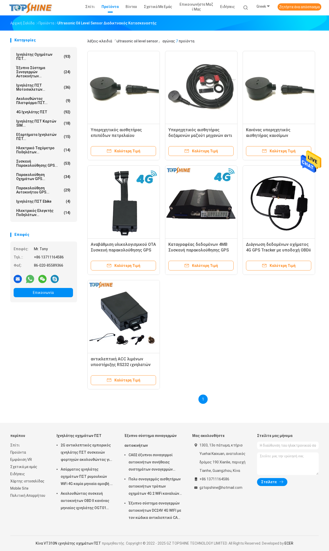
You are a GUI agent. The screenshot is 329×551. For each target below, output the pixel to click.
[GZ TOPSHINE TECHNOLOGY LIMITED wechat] (42, 279)
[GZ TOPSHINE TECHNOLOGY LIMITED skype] (55, 279)
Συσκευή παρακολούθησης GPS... (43, 163)
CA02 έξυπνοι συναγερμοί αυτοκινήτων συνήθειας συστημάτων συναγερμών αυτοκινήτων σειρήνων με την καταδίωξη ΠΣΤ (154, 463)
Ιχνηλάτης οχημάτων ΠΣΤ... (43, 56)
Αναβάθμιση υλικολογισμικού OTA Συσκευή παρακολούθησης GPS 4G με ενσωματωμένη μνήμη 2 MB (123, 250)
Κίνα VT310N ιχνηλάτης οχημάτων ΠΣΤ (68, 543)
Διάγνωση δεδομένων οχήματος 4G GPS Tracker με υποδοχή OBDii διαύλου (278, 250)
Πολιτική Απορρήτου (27, 495)
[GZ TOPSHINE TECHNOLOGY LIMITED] (30, 8)
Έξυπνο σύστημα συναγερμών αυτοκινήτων (150, 440)
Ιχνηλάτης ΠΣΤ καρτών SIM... (43, 123)
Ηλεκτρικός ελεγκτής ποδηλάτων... (43, 213)
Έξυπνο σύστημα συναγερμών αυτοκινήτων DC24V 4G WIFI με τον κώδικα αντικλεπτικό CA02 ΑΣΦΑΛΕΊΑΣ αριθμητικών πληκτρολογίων (155, 511)
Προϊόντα (18, 452)
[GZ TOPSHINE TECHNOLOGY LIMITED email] (18, 279)
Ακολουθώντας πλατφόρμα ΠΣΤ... (43, 101)
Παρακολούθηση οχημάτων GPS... (43, 177)
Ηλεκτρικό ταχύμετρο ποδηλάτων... (43, 150)
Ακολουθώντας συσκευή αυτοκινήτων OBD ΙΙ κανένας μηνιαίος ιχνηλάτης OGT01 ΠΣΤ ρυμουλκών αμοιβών (85, 501)
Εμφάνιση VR (21, 459)
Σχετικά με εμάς (23, 467)
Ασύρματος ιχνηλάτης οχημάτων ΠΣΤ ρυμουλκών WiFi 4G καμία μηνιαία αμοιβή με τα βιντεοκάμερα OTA (87, 477)
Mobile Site (19, 488)
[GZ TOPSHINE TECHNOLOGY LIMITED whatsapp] (30, 279)
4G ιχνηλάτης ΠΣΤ (43, 112)
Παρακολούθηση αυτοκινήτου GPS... (43, 190)
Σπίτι (15, 445)
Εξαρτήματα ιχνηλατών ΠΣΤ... (43, 137)
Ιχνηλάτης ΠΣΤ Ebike (43, 201)
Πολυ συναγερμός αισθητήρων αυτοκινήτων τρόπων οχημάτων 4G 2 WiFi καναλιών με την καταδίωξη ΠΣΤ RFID (155, 487)
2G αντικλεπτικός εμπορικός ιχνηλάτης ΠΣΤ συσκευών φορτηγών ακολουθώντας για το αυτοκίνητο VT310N (86, 453)
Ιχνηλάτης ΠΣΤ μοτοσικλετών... (43, 87)
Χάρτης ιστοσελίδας (27, 481)
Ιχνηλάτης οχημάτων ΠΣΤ (79, 436)
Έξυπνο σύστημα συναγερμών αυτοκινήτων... (43, 72)
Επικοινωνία (43, 293)
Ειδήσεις (17, 474)
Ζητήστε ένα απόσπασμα (299, 7)
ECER (289, 543)
